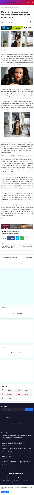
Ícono (23, 231)
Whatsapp (22, 238)
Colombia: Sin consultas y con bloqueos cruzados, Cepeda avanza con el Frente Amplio (17, 449)
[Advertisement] (17, 286)
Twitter (17, 238)
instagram (9, 394)
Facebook (12, 238)
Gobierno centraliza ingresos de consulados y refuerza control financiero (16, 455)
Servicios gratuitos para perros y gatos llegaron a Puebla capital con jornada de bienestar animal (16, 442)
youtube (26, 394)
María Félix (5, 233)
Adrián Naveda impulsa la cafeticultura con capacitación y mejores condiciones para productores (17, 436)
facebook (10, 390)
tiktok (9, 398)
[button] (32, 2)
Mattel (11, 233)
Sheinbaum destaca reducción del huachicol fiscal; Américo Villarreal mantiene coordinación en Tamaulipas (17, 462)
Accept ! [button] (5, 492)
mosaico (12, 7)
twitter (26, 390)
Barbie (9, 231)
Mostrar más (29, 257)
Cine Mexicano (16, 231)
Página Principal (5, 7)
